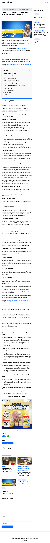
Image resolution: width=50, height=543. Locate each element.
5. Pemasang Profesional (12, 83)
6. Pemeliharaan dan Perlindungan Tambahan (16, 85)
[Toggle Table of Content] (29, 71)
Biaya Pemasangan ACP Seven (12, 75)
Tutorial (22, 470)
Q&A (6, 94)
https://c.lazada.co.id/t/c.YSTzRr (23, 430)
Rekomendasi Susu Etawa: (11, 96)
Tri (18, 470)
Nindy (4, 16)
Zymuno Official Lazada (21, 48)
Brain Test (37, 22)
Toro (3, 471)
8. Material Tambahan (11, 88)
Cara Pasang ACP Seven (10, 73)
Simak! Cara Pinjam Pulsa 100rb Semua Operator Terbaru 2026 (24, 474)
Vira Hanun (5, 493)
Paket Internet (25, 466)
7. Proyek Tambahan (11, 87)
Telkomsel (20, 468)
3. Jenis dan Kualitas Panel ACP (13, 80)
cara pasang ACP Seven (24, 43)
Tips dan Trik (26, 468)
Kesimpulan (8, 92)
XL (26, 470)
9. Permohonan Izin (11, 90)
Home (3, 9)
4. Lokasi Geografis (10, 82)
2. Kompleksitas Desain (11, 78)
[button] (45, 2)
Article (6, 9)
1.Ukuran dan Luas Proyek (12, 76)
